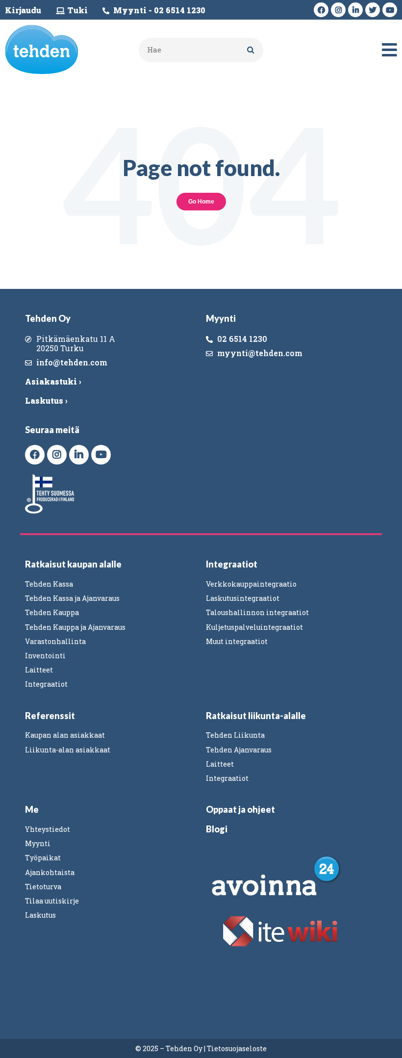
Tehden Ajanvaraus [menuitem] (239, 749)
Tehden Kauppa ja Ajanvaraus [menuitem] (75, 627)
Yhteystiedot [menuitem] (47, 829)
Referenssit (50, 715)
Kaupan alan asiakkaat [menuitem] (65, 735)
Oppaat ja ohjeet (240, 809)
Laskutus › (46, 400)
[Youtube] (389, 9)
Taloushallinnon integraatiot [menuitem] (257, 612)
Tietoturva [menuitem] (43, 886)
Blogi (216, 829)
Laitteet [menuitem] (39, 669)
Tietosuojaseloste (237, 1048)
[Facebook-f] (321, 9)
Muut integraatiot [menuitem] (237, 641)
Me (32, 809)
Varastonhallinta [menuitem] (55, 641)
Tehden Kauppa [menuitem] (52, 612)
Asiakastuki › (53, 381)
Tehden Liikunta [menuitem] (235, 735)
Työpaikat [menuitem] (43, 857)
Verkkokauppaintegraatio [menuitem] (251, 584)
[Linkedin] (355, 9)
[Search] (251, 50)
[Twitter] (372, 9)
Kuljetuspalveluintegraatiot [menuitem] (254, 627)
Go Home (201, 201)
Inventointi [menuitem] (45, 655)
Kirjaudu (23, 10)
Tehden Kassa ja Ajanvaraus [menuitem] (72, 598)
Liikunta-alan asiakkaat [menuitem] (67, 749)
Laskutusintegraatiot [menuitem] (242, 598)
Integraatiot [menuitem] (46, 684)
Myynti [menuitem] (37, 843)
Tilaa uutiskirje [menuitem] (52, 900)
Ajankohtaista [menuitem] (50, 872)
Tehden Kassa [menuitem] (49, 584)
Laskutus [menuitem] (40, 915)
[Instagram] (338, 9)
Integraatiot (231, 564)
